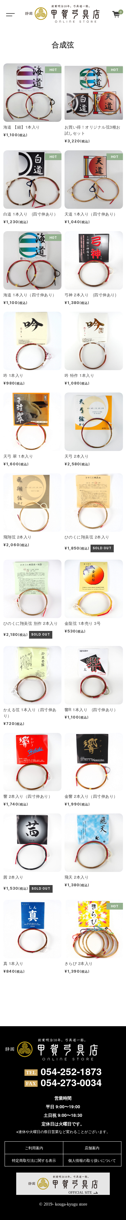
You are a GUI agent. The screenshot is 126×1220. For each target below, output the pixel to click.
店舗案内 (92, 1147)
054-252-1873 (71, 1071)
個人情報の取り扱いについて (92, 1160)
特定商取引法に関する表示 (34, 1160)
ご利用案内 (34, 1147)
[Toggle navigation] (9, 14)
